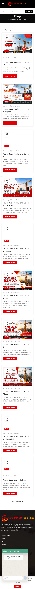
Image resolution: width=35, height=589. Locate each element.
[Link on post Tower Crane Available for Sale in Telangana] (17, 43)
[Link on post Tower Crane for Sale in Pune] (12, 465)
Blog (6, 51)
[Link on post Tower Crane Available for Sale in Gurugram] (17, 94)
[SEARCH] (22, 12)
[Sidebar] (2, 179)
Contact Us (4, 547)
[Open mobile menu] (3, 4)
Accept (17, 586)
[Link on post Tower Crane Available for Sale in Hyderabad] (17, 280)
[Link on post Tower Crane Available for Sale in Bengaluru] (16, 234)
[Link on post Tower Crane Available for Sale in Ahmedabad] (17, 187)
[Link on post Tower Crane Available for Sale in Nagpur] (15, 139)
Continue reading (10, 76)
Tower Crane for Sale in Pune (14, 480)
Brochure (29, 11)
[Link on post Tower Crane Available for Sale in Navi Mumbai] (14, 423)
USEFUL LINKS (6, 535)
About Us (4, 544)
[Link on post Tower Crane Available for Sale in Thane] (17, 376)
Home (9, 19)
